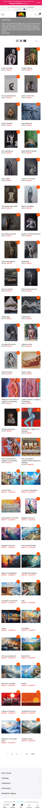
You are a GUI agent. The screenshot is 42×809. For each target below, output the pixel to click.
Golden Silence (26, 68)
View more (5, 33)
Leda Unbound (26, 123)
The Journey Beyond (8, 656)
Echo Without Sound (8, 234)
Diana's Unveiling (27, 206)
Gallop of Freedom (8, 711)
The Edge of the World (9, 601)
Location (19, 9)
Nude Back (25, 261)
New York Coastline (8, 684)
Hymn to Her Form (27, 96)
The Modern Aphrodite (9, 206)
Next (32, 754)
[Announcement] (18, 2)
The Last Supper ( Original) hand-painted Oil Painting (30, 461)
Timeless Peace (27, 739)
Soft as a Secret (7, 289)
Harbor (24, 684)
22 (27, 754)
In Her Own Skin (6, 68)
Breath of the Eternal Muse (30, 234)
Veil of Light (5, 179)
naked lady (5, 317)
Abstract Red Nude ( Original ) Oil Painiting (9, 460)
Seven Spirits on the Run (9, 518)
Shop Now (31, 7)
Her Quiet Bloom (7, 151)
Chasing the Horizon (28, 711)
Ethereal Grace (6, 372)
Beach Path (25, 656)
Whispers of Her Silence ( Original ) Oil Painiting (10, 401)
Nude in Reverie (6, 123)
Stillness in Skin (26, 344)
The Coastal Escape (28, 545)
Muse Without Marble (29, 151)
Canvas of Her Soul (28, 179)
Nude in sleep (26, 372)
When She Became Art (29, 289)
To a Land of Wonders (29, 490)
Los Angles (25, 628)
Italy (23, 601)
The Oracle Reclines (8, 96)
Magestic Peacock (28, 518)
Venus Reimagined (8, 261)
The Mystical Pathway (29, 573)
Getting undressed (8, 429)
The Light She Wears (8, 344)
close (39, 2)
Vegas (3, 628)
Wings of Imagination (9, 573)
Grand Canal (6, 490)
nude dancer (26, 317)
